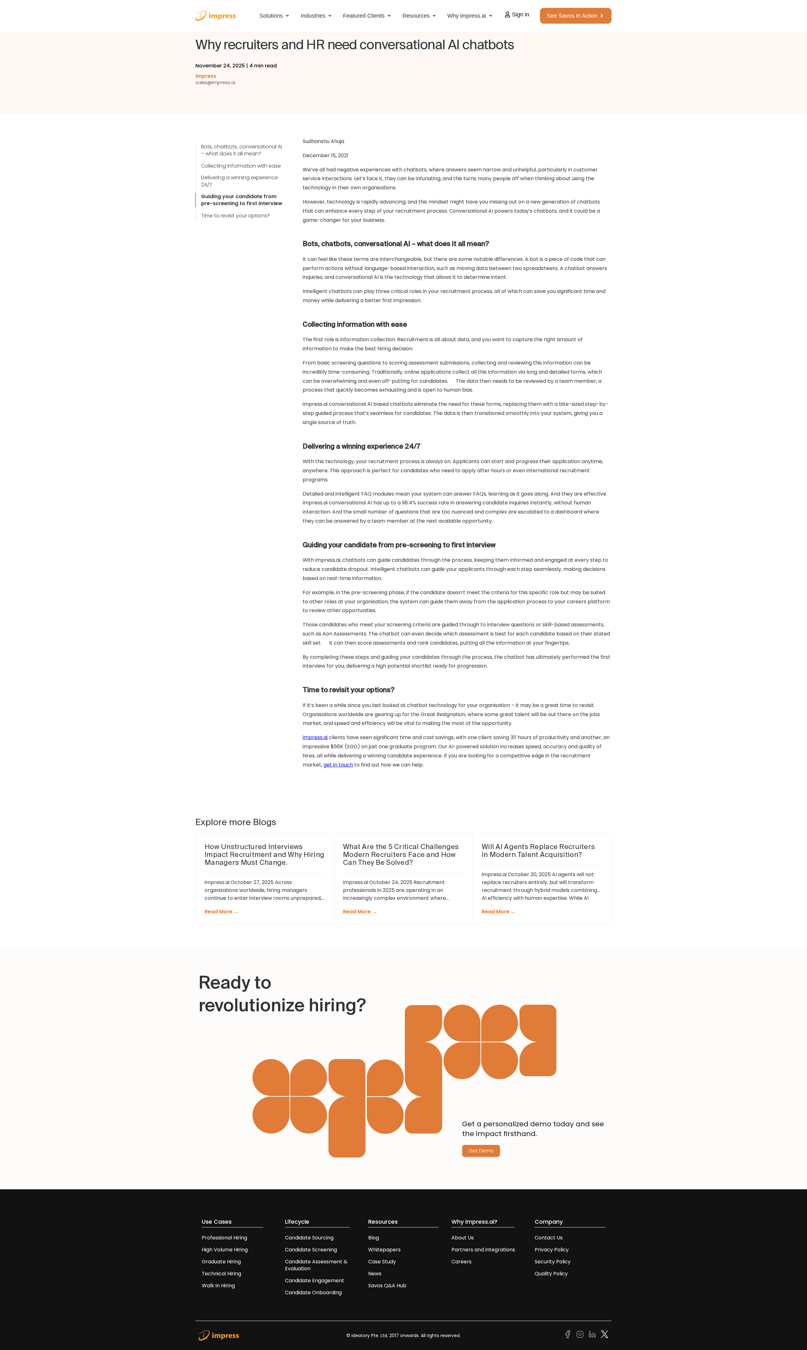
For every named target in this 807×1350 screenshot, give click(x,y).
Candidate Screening (311, 1249)
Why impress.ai (466, 16)
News (374, 1273)
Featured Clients (364, 16)
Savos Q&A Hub (387, 1285)
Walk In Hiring (219, 1285)
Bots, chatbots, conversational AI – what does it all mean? (241, 150)
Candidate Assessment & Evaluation (316, 1265)
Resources (416, 16)
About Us (462, 1237)
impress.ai (315, 737)
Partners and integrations (483, 1249)
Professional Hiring (224, 1237)
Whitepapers (384, 1249)
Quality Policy (551, 1273)
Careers (461, 1261)
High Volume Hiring (225, 1249)
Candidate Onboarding (313, 1292)
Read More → (222, 911)
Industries (313, 16)
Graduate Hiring (221, 1261)
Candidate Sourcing (309, 1237)
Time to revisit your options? (235, 215)
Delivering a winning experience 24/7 (239, 181)
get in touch (338, 764)
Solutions (271, 16)
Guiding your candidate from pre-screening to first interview (241, 200)
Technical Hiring (221, 1273)
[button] (274, 15)
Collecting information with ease (241, 166)
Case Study (382, 1261)
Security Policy (553, 1261)
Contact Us (549, 1237)
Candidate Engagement (314, 1280)
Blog (373, 1237)
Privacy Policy (552, 1249)
